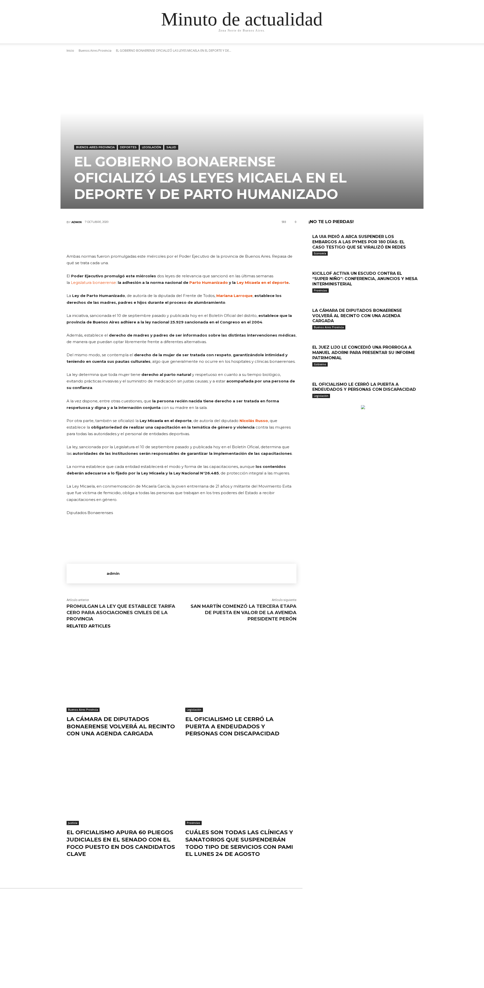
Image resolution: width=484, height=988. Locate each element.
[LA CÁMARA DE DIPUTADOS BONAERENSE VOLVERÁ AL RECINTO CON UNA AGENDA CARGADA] (122, 673)
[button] (371, 44)
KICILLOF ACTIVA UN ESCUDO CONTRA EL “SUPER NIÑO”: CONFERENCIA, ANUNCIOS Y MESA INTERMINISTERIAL (364, 278)
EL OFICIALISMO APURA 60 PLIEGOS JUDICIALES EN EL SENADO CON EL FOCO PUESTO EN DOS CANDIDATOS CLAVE (121, 843)
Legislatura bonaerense (93, 282)
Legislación (151, 147)
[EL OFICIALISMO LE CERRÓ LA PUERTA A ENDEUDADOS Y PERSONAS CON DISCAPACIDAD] (240, 673)
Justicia (72, 823)
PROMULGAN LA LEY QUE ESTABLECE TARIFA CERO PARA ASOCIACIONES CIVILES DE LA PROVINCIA (121, 613)
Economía (320, 253)
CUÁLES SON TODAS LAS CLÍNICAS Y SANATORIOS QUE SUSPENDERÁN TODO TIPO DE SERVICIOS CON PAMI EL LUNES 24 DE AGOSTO (239, 843)
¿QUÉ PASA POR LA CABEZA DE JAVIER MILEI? (240, 911)
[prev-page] (310, 402)
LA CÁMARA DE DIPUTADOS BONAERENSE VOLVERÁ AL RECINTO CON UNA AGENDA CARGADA (121, 726)
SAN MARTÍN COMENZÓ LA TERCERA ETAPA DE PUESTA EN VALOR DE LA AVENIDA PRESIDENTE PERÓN (243, 613)
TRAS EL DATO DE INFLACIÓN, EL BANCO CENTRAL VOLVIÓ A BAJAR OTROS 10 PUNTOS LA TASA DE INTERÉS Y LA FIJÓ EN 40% (241, 957)
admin (76, 222)
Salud (171, 147)
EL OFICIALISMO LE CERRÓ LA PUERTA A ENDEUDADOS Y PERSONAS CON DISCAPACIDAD (232, 726)
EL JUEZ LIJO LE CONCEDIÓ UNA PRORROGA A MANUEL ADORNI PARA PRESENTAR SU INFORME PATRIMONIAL (363, 352)
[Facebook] (151, 238)
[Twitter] (166, 238)
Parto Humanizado (208, 282)
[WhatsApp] (196, 238)
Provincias (193, 823)
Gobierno (320, 364)
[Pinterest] (181, 238)
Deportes (128, 147)
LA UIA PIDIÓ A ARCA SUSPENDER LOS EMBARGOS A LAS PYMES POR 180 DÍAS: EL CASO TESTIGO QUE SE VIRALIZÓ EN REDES (359, 242)
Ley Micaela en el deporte (263, 282)
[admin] (86, 573)
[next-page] (312, 402)
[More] (212, 238)
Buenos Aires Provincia (95, 147)
